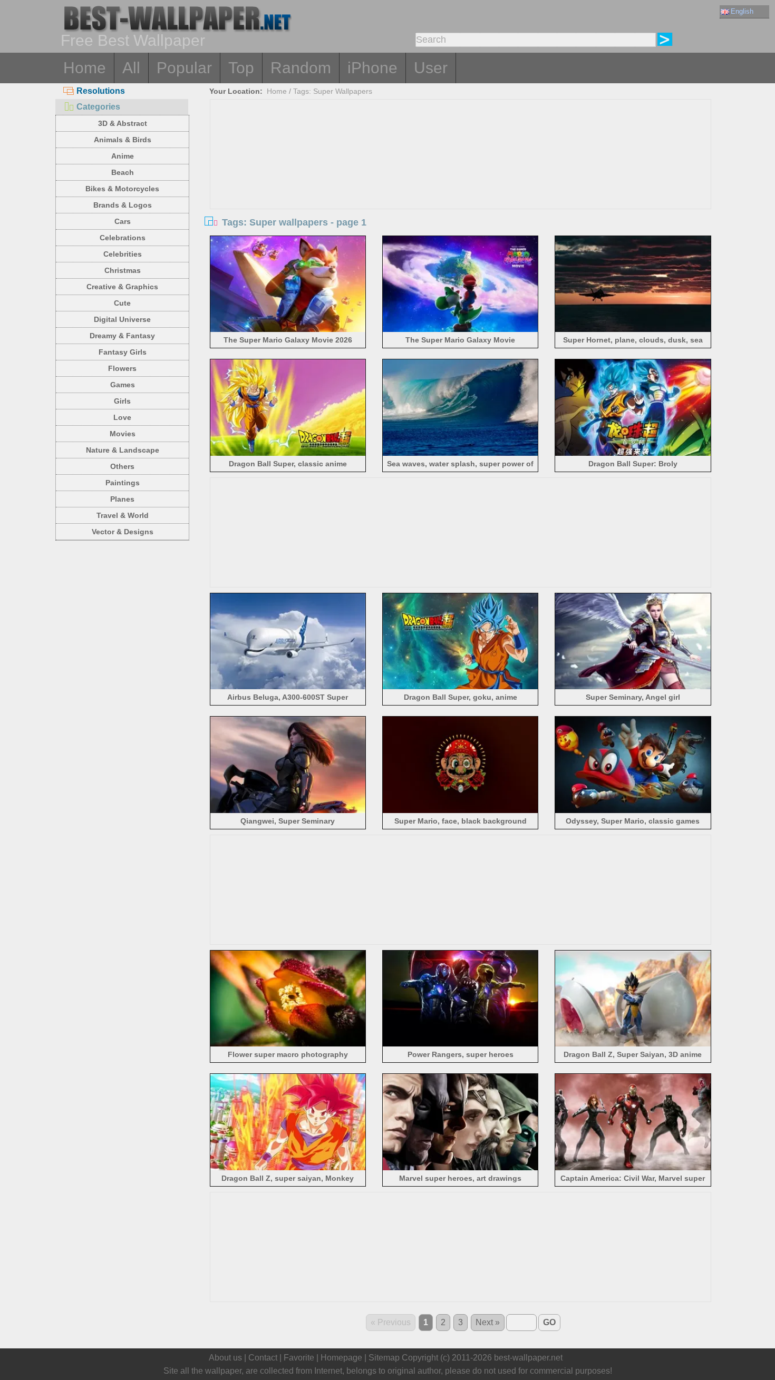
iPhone (372, 67)
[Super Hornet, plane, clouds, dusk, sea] (633, 330)
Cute (122, 303)
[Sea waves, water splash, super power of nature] (460, 453)
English (742, 11)
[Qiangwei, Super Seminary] (288, 811)
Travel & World (122, 515)
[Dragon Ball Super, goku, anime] (460, 687)
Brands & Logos (122, 205)
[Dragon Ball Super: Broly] (633, 453)
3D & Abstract (122, 123)
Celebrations (123, 237)
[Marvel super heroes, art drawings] (460, 1168)
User (431, 67)
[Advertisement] (461, 178)
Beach (122, 172)
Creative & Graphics (122, 286)
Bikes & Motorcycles (122, 188)
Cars (122, 221)
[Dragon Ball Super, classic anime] (288, 453)
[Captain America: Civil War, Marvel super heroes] (633, 1168)
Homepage (341, 1357)
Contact (262, 1357)
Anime (122, 156)
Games (122, 384)
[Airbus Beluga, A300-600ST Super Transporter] (288, 687)
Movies (122, 433)
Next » (488, 1322)
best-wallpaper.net (528, 1357)
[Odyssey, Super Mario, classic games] (633, 811)
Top (241, 67)
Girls (122, 401)
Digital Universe (122, 319)
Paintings (122, 482)
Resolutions (100, 90)
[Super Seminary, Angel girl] (633, 687)
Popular (184, 67)
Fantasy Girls (123, 352)
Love (122, 417)
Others (122, 466)
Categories (98, 106)
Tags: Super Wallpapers (332, 91)
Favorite (299, 1357)
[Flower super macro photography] (288, 1044)
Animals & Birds (122, 139)
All (131, 67)
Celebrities (122, 254)
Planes (122, 499)
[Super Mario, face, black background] (460, 811)
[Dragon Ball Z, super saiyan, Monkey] (288, 1168)
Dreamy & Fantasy (122, 335)
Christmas (122, 270)
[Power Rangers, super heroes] (460, 1044)
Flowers (122, 368)
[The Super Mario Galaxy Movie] (460, 330)
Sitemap (384, 1357)
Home (84, 67)
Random (300, 67)
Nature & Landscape (122, 450)
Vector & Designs (122, 531)
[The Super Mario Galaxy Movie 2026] (288, 330)
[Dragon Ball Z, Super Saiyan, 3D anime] (633, 1044)
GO (549, 1322)
